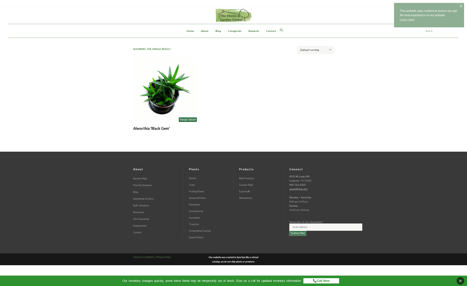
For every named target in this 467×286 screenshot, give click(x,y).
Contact (137, 232)
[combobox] (317, 50)
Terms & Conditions (143, 257)
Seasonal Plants (197, 197)
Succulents (194, 217)
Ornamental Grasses (200, 230)
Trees (192, 184)
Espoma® (244, 191)
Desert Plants (196, 237)
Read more (188, 119)
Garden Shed (246, 184)
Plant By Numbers (142, 185)
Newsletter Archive (143, 198)
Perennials (194, 204)
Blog (135, 191)
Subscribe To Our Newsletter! (306, 222)
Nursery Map (140, 178)
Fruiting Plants (196, 191)
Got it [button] (429, 31)
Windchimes (245, 197)
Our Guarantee (141, 218)
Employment (140, 225)
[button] (281, 31)
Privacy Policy (163, 257)
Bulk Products (246, 178)
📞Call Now (321, 281)
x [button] (461, 5)
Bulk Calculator (141, 205)
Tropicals (194, 224)
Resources (138, 212)
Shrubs (192, 178)
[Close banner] (460, 281)
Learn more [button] (407, 19)
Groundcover (196, 211)
